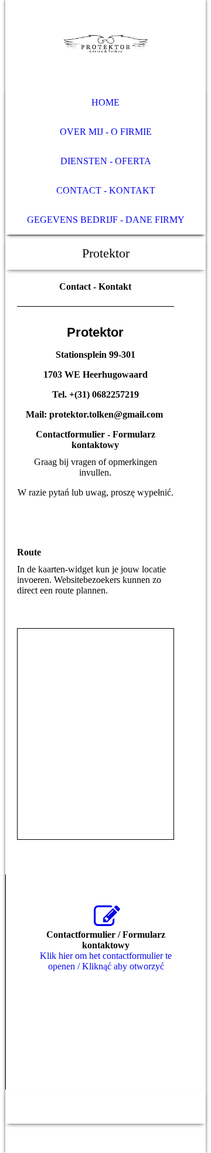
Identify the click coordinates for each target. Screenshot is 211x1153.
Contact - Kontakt (105, 190)
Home (105, 102)
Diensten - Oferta (105, 161)
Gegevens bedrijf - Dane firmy (106, 220)
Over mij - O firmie (106, 132)
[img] (105, 44)
